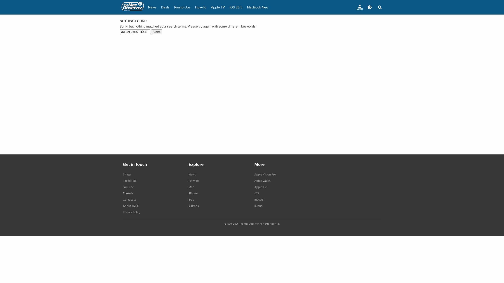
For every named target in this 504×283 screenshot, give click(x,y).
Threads (128, 193)
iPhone (193, 193)
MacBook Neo (257, 7)
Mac (191, 187)
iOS (256, 193)
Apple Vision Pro (265, 174)
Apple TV (218, 7)
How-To (200, 7)
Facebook (129, 180)
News (152, 7)
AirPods (194, 206)
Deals (165, 7)
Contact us (129, 199)
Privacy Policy (131, 212)
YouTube (128, 187)
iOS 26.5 (236, 7)
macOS (259, 199)
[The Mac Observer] (133, 7)
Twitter (127, 174)
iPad (191, 199)
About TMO (130, 206)
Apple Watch (262, 180)
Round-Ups (182, 7)
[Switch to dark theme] (370, 7)
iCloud (258, 206)
